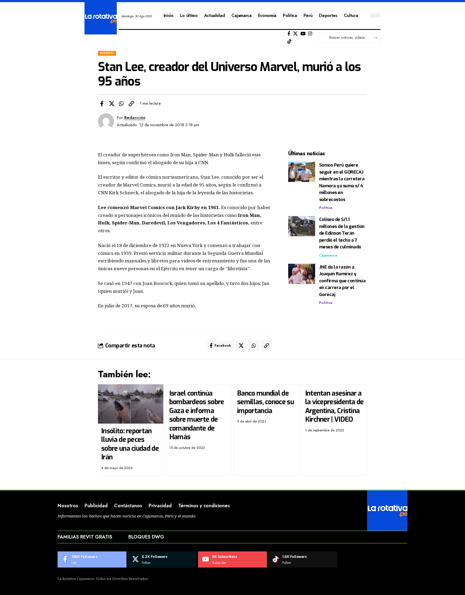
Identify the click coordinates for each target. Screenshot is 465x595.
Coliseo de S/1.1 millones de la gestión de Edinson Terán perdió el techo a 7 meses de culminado (342, 233)
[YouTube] (303, 34)
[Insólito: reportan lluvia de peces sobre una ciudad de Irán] (130, 404)
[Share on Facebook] (101, 103)
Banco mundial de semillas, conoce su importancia (265, 402)
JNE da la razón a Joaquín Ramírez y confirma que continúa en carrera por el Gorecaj (342, 281)
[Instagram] (310, 34)
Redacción (135, 118)
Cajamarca (328, 255)
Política (325, 207)
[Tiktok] (289, 41)
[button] (131, 103)
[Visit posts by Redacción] (106, 121)
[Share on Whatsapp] (121, 103)
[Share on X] (111, 103)
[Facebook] (289, 34)
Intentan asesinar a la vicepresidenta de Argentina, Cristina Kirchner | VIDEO (334, 406)
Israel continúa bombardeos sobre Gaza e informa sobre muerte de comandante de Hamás (196, 415)
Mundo (107, 53)
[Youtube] (232, 559)
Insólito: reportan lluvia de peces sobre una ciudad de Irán (130, 444)
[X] (295, 34)
